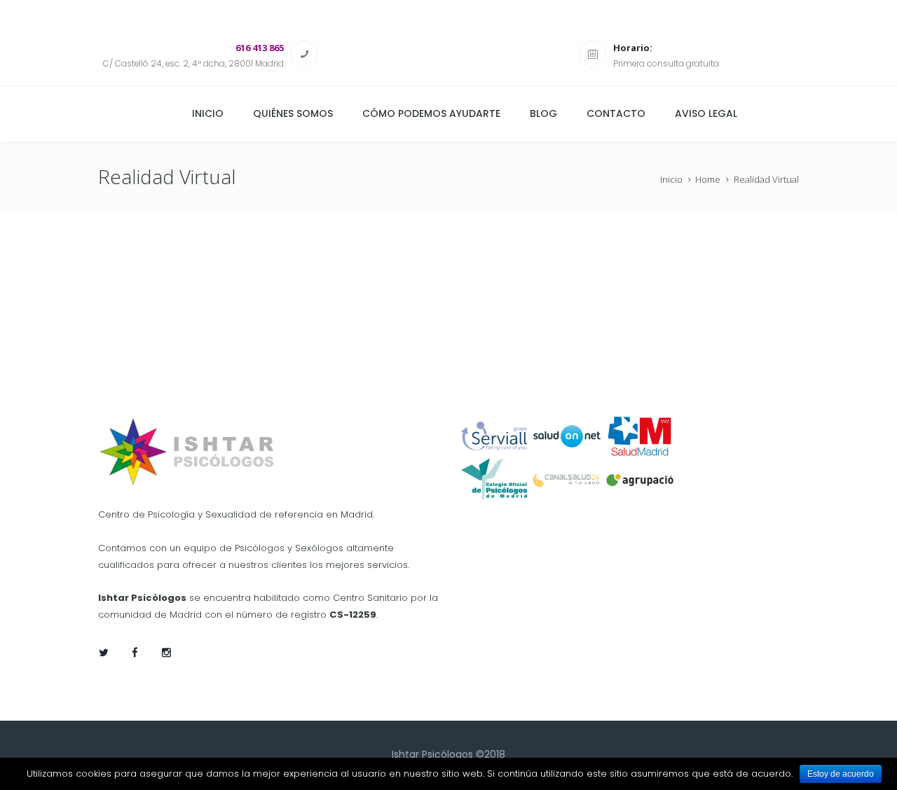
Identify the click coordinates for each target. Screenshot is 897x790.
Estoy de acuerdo (840, 774)
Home (707, 179)
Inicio (671, 179)
